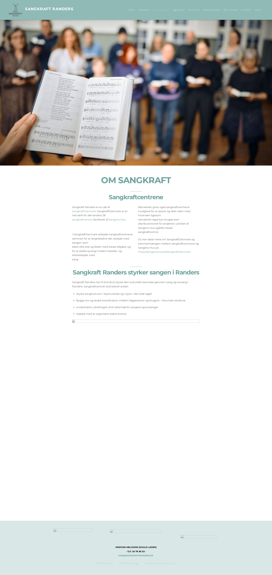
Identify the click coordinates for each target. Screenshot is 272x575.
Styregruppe (129, 563)
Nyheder (144, 9)
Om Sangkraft (161, 9)
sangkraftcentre (82, 219)
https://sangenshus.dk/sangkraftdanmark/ (164, 251)
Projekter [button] (178, 9)
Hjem (131, 9)
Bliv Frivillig (230, 9)
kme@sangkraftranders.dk (136, 555)
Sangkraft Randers (49, 9)
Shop (258, 9)
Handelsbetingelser (160, 563)
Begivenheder (211, 9)
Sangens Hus (117, 219)
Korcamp (193, 9)
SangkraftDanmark (84, 211)
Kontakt (246, 9)
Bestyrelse (104, 563)
